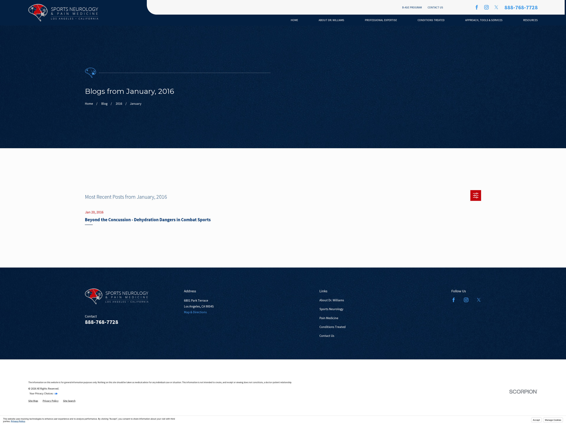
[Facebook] (476, 7)
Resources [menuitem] (530, 20)
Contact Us (435, 7)
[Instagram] (486, 7)
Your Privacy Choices (41, 393)
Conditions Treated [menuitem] (431, 20)
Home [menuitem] (294, 20)
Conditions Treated (332, 327)
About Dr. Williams (331, 300)
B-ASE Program (412, 7)
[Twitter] (496, 7)
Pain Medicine (328, 318)
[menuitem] (33, 401)
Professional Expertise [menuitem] (381, 20)
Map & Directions (195, 312)
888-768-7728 (521, 7)
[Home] (63, 13)
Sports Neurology (331, 309)
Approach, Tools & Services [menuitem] (483, 20)
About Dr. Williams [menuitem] (331, 20)
